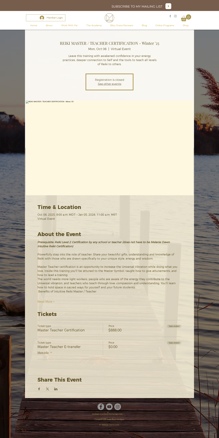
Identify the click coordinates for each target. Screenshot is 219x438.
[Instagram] (117, 406)
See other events (109, 84)
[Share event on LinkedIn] (55, 389)
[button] (186, 17)
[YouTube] (109, 406)
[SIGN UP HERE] (168, 6)
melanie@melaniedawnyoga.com (107, 413)
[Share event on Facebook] (39, 389)
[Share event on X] (47, 389)
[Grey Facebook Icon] (170, 16)
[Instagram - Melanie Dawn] (175, 16)
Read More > (46, 301)
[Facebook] (101, 406)
